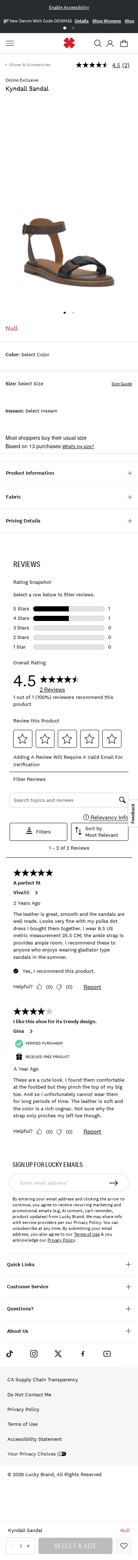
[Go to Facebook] (83, 1354)
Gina (18, 1031)
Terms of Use (87, 1234)
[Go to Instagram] (34, 1354)
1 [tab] (64, 28)
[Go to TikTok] (9, 1354)
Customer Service (27, 1286)
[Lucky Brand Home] (69, 43)
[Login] (110, 43)
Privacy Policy (61, 1240)
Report (92, 986)
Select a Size (75, 1546)
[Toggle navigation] (11, 43)
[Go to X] (58, 1354)
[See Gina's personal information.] (31, 1031)
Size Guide (122, 384)
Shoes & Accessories (29, 65)
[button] (98, 43)
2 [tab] (73, 28)
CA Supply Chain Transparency (42, 1379)
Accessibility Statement (34, 1439)
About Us (17, 1331)
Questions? (20, 1308)
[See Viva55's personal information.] (36, 893)
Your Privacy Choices (31, 1454)
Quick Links (21, 1264)
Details (82, 21)
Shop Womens (106, 21)
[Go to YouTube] (107, 1354)
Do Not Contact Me (29, 1394)
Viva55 (21, 892)
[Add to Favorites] (124, 1546)
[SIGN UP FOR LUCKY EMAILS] (114, 1183)
